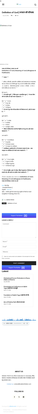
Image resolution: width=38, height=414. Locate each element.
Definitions (6, 10)
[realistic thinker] (3, 200)
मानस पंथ (9, 189)
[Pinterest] (26, 20)
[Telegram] (22, 20)
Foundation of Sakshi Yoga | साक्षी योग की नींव (16, 295)
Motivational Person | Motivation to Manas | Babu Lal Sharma (17, 279)
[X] (18, 20)
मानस (3, 185)
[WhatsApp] (9, 20)
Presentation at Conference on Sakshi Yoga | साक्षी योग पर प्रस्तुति (15, 287)
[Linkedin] (31, 20)
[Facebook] (14, 20)
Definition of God (12, 203)
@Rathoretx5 (13, 406)
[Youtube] (23, 397)
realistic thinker (10, 199)
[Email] (35, 20)
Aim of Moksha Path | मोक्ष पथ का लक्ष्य (14, 302)
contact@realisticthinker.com (22, 384)
